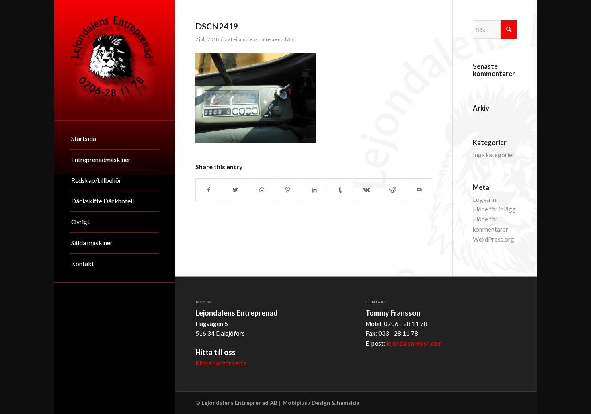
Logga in (484, 199)
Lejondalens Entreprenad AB (262, 39)
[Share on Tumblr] (340, 190)
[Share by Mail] (419, 190)
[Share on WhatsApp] (261, 190)
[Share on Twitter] (235, 190)
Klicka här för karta (220, 363)
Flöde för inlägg (494, 209)
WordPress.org (493, 239)
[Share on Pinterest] (288, 190)
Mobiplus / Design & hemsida (321, 402)
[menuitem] (114, 139)
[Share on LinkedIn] (314, 190)
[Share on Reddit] (393, 190)
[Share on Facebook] (209, 190)
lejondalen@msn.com (414, 343)
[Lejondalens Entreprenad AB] (114, 60)
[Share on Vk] (366, 190)
